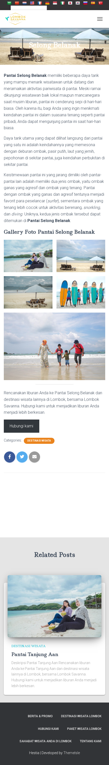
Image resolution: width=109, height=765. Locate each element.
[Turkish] (100, 3)
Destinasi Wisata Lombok (81, 716)
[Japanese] (70, 3)
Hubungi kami (21, 426)
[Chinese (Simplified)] (16, 3)
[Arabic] (9, 3)
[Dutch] (24, 3)
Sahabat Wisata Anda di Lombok (45, 741)
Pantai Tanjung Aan (34, 654)
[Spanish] (92, 3)
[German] (47, 3)
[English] (32, 3)
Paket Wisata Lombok (84, 729)
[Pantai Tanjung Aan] (54, 606)
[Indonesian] (54, 3)
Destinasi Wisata (39, 440)
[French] (39, 3)
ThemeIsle (71, 753)
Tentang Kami (90, 741)
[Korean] (77, 3)
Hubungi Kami (48, 729)
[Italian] (62, 3)
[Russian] (85, 3)
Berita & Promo (40, 716)
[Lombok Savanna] (17, 19)
